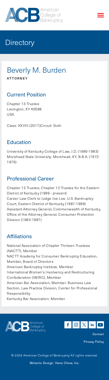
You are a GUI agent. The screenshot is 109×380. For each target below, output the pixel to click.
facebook (67, 324)
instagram (76, 324)
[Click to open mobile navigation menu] (100, 15)
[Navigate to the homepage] (47, 15)
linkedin (92, 324)
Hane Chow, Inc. (67, 363)
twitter (84, 324)
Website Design (41, 363)
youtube (100, 324)
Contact (98, 334)
